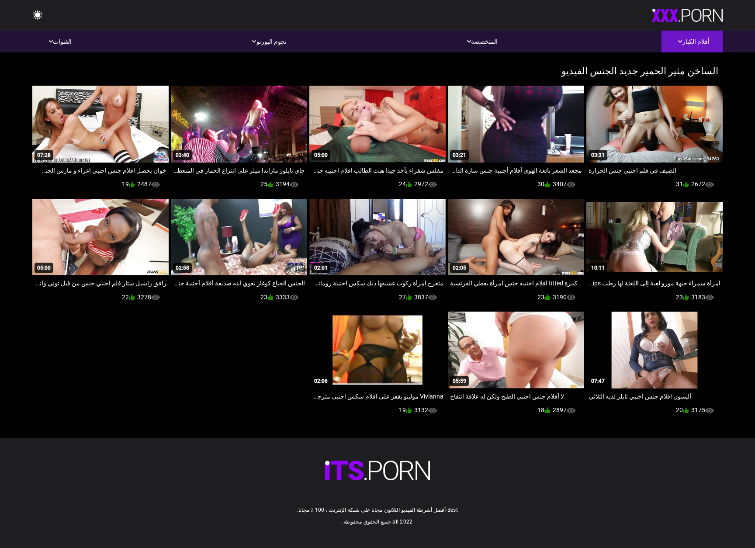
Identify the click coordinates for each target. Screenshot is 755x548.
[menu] (37, 15)
